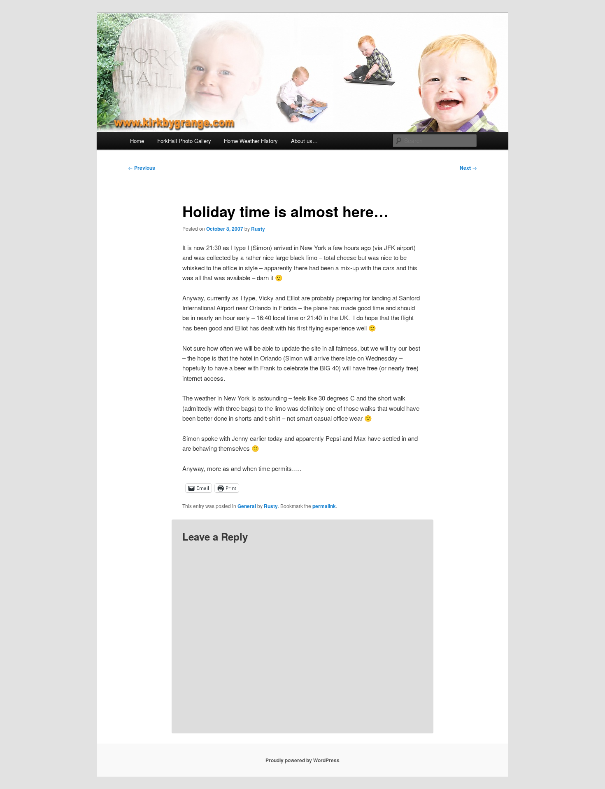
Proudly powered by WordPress (302, 760)
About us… (304, 141)
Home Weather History (251, 141)
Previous (141, 167)
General (246, 506)
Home (137, 141)
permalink (324, 506)
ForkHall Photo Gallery (184, 141)
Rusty (258, 228)
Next (468, 167)
